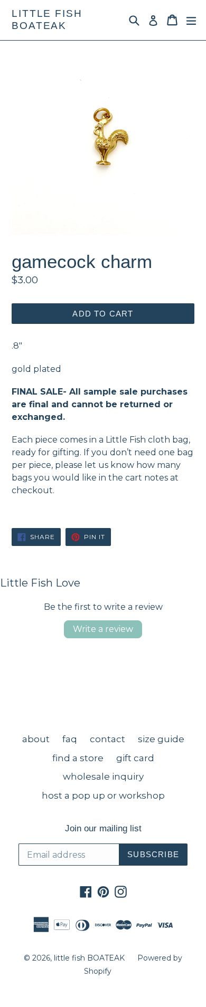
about (36, 739)
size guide (161, 739)
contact (107, 739)
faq (69, 739)
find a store (78, 758)
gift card (135, 758)
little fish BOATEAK (47, 19)
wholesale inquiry (103, 776)
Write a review (103, 629)
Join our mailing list (103, 828)
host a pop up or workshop (103, 795)
